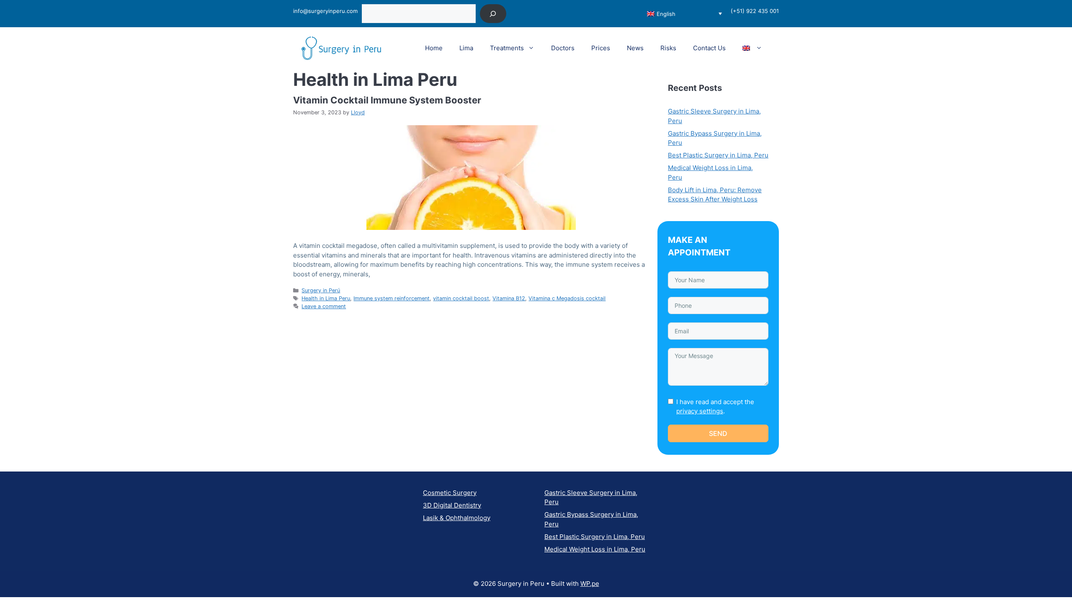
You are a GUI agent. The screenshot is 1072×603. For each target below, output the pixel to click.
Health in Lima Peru (326, 298)
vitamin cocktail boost (461, 298)
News (635, 48)
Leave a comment (324, 306)
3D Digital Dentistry (452, 505)
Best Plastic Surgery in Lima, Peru (718, 155)
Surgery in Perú (321, 290)
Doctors (563, 48)
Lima (466, 48)
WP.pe (589, 584)
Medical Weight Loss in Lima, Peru (594, 549)
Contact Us (709, 48)
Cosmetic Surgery (450, 493)
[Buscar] (493, 13)
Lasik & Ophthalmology (456, 518)
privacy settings (699, 411)
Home (434, 48)
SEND (718, 433)
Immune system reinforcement (391, 298)
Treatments (507, 48)
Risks (668, 48)
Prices (600, 48)
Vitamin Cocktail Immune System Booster (387, 100)
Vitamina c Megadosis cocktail (567, 298)
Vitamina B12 (508, 298)
